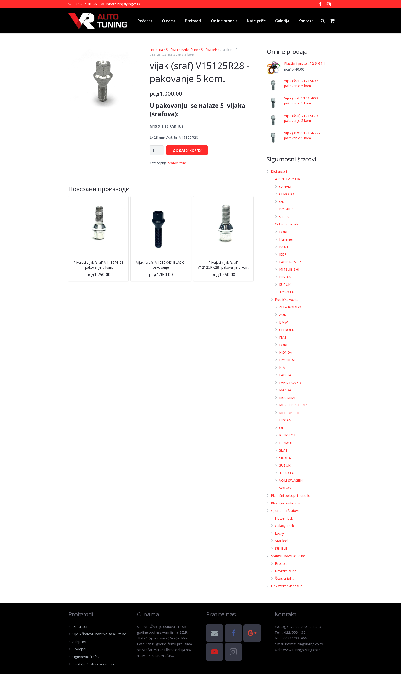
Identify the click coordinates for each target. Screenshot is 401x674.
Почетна (156, 50)
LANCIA (285, 374)
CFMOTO (286, 194)
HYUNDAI (287, 359)
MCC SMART (289, 397)
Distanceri (279, 171)
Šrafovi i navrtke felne (182, 50)
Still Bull (281, 548)
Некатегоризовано (287, 586)
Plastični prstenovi (285, 503)
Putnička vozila (286, 299)
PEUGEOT (287, 435)
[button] (132, 54)
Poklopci (79, 649)
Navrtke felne (286, 570)
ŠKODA (285, 458)
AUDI (283, 314)
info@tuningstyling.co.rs (123, 4)
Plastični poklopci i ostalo (290, 495)
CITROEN (286, 329)
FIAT (283, 337)
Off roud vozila (286, 224)
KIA (282, 367)
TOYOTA (286, 292)
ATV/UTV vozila (287, 179)
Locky (279, 533)
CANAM (285, 186)
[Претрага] (322, 21)
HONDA (285, 352)
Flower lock (284, 518)
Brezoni (281, 563)
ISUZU (284, 246)
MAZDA (285, 390)
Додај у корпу (187, 150)
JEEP (283, 254)
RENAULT (287, 442)
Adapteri (79, 641)
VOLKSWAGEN (291, 480)
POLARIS (286, 209)
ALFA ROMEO (290, 307)
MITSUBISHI (289, 269)
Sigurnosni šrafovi (285, 510)
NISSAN (285, 277)
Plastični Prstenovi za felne (93, 664)
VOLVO (285, 488)
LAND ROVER (290, 262)
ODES (283, 201)
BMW (283, 322)
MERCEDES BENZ (293, 405)
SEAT (283, 450)
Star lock (281, 540)
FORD (284, 231)
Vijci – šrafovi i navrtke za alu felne (99, 634)
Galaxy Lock (284, 525)
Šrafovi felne (210, 50)
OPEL (283, 427)
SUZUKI (285, 284)
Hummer (286, 239)
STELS (284, 216)
